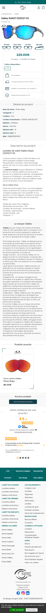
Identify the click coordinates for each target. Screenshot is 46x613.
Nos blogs (23, 478)
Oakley (16, 14)
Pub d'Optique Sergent (34, 559)
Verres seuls (29, 501)
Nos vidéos (38, 478)
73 (8, 68)
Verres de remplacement (34, 513)
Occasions (29, 523)
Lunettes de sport (32, 507)
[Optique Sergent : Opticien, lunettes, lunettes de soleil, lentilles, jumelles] (23, 7)
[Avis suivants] (44, 445)
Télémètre (29, 497)
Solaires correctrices (9, 495)
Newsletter (38, 471)
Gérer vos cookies (32, 563)
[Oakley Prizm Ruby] (17, 369)
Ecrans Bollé (6, 562)
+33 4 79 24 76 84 (24, 3)
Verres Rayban (7, 534)
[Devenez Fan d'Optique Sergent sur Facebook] (18, 593)
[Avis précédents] (1, 445)
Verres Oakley (7, 530)
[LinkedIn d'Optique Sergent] (27, 593)
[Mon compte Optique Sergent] (39, 7)
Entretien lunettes (32, 510)
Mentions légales (23, 471)
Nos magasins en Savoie (34, 553)
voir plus (20, 445)
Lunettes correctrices (10, 492)
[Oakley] (18, 352)
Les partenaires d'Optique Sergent (32, 536)
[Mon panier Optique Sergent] (43, 7)
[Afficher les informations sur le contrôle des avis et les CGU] (36, 430)
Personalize (31, 610)
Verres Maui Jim (8, 554)
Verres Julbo (6, 538)
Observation (29, 532)
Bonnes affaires (31, 519)
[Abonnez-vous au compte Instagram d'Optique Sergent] (23, 593)
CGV (7, 471)
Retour (27, 544)
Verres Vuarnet (7, 542)
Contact (7, 478)
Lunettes (28, 529)
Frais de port (29, 550)
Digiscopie (29, 494)
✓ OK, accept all (16, 610)
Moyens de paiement (33, 547)
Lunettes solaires (8, 488)
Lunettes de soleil (6, 14)
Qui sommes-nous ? (32, 556)
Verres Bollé (6, 550)
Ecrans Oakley (7, 558)
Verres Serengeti (8, 546)
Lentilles (28, 504)
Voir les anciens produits (23, 402)
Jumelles (28, 491)
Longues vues (30, 488)
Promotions (31, 516)
